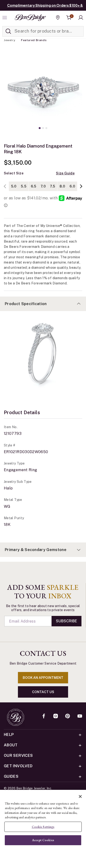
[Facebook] (43, 716)
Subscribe (66, 621)
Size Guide (65, 173)
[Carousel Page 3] (46, 128)
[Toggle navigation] (5, 17)
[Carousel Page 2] (43, 128)
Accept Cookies (43, 840)
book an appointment (43, 678)
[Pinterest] (67, 716)
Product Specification (26, 304)
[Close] (80, 796)
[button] (80, 17)
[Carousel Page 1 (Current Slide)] (40, 128)
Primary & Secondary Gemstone (35, 549)
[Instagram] (55, 716)
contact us (43, 692)
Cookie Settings (43, 827)
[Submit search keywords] (8, 31)
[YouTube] (79, 716)
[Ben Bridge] (30, 17)
